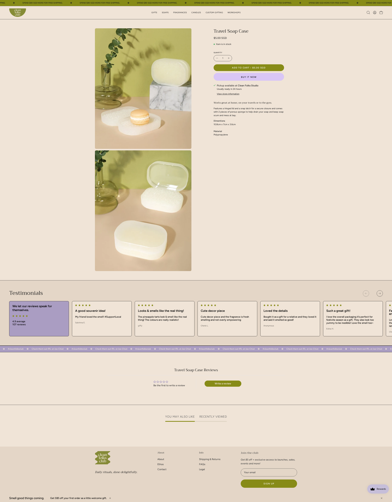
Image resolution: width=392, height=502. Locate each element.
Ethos (160, 464)
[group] (196, 318)
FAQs (202, 464)
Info (201, 452)
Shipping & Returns (209, 459)
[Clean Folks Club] (17, 12)
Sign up (269, 483)
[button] (154, 12)
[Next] (380, 293)
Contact (161, 469)
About (160, 452)
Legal (202, 469)
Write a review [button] (223, 383)
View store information (228, 93)
